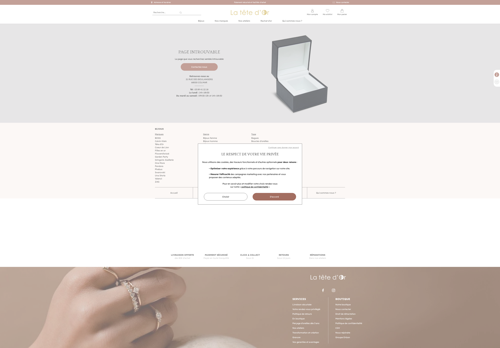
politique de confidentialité (254, 187)
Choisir (225, 196)
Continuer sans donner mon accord (283, 147)
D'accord (274, 196)
